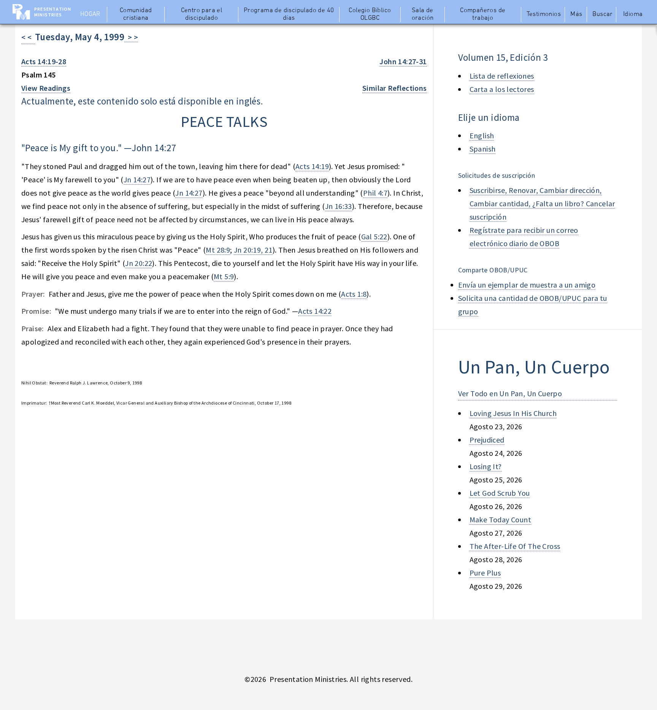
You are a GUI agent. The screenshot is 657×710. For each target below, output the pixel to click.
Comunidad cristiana (136, 14)
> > (131, 37)
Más (576, 14)
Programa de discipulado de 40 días (289, 14)
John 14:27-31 (403, 61)
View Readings (45, 88)
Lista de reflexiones (502, 76)
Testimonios (544, 14)
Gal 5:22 (374, 236)
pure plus (485, 572)
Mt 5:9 (224, 276)
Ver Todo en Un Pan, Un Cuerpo (510, 393)
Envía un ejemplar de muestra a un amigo (527, 284)
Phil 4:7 (375, 193)
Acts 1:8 (354, 294)
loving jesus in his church (513, 413)
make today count (500, 519)
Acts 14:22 (315, 311)
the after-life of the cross (515, 546)
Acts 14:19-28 (43, 61)
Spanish (483, 148)
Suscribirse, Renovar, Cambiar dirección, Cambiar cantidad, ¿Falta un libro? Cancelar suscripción (542, 203)
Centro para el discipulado (201, 14)
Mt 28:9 (218, 250)
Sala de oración (423, 14)
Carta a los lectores (502, 89)
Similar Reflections (394, 88)
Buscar (602, 14)
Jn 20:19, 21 (253, 250)
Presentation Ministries (52, 11)
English (482, 135)
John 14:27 (154, 148)
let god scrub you (500, 493)
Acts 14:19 (312, 166)
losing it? (486, 466)
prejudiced (487, 439)
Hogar (90, 14)
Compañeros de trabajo (482, 14)
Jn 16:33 (338, 206)
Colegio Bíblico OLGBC (370, 14)
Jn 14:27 (137, 179)
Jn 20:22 (138, 263)
